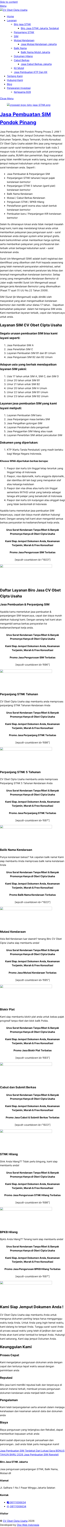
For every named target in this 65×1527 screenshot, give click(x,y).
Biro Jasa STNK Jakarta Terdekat (40, 28)
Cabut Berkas (21, 60)
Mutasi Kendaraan (24, 40)
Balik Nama (20, 48)
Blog (9, 84)
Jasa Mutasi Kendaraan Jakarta (39, 44)
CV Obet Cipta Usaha (15, 1520)
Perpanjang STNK (24, 32)
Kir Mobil (19, 68)
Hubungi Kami (15, 80)
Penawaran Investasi (19, 87)
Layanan (12, 20)
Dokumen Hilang (23, 56)
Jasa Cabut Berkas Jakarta (36, 64)
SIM (16, 36)
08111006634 (17, 1502)
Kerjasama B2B (22, 91)
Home (10, 16)
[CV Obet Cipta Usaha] (13, 9)
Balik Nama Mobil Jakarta (35, 52)
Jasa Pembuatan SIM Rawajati (41, 1454)
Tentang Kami (15, 76)
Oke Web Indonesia (28, 1524)
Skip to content (9, 1)
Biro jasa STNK (22, 24)
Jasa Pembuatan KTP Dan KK (30, 72)
